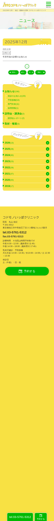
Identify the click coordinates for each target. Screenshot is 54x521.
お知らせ (6, 53)
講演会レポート (16, 118)
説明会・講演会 (14, 113)
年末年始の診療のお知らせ (15, 57)
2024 (9, 155)
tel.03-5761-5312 (14, 232)
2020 (9, 180)
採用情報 (13, 108)
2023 (9, 161)
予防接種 (14, 100)
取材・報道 (12, 123)
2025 (9, 149)
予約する (29, 271)
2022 (9, 167)
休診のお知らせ (17, 96)
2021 (9, 173)
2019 (9, 186)
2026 (9, 142)
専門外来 (13, 104)
